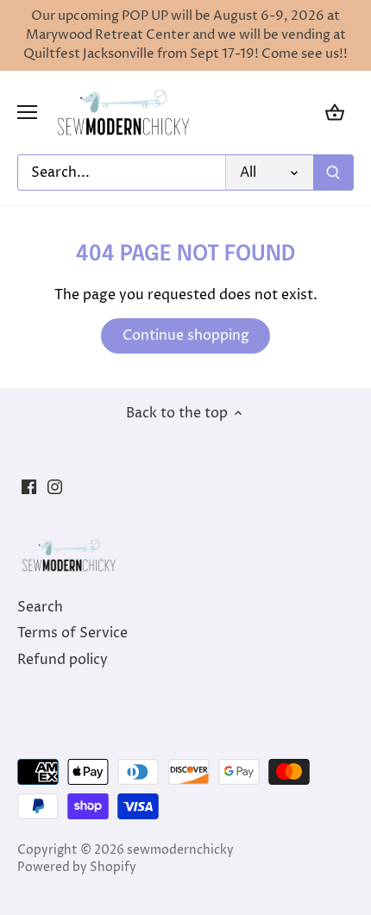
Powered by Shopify (76, 867)
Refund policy (62, 659)
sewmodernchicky (180, 850)
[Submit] (333, 172)
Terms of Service (72, 633)
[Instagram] (54, 486)
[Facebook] (29, 486)
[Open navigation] (27, 112)
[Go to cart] (334, 112)
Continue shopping (186, 335)
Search (40, 607)
